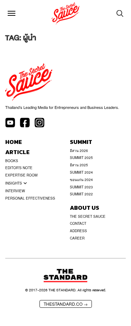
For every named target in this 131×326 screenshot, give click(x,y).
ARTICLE (17, 152)
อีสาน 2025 (79, 164)
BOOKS (11, 160)
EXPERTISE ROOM (21, 175)
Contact (78, 223)
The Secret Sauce (87, 216)
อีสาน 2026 (79, 150)
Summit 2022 (81, 194)
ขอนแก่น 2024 (81, 179)
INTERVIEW (15, 190)
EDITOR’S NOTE (18, 167)
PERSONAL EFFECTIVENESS (30, 198)
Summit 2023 (81, 187)
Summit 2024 (81, 172)
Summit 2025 (81, 157)
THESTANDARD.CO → (66, 304)
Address (78, 230)
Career (77, 238)
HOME (13, 142)
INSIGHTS (13, 183)
